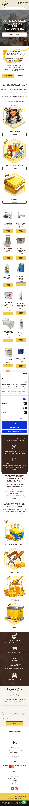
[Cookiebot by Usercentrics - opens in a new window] (20, 374)
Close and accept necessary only (14, 431)
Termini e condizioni (14, 775)
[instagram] (16, 789)
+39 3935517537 (14, 756)
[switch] (25, 403)
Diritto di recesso (14, 776)
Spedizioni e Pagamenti (14, 778)
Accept (14, 422)
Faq (14, 782)
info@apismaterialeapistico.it (14, 757)
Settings (22, 418)
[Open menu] (26, 3)
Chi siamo (14, 783)
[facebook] (12, 789)
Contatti (14, 780)
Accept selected (14, 427)
